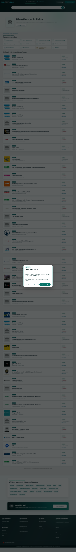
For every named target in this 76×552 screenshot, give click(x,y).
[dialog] (38, 276)
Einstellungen (28, 284)
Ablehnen (36, 284)
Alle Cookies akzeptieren (45, 284)
